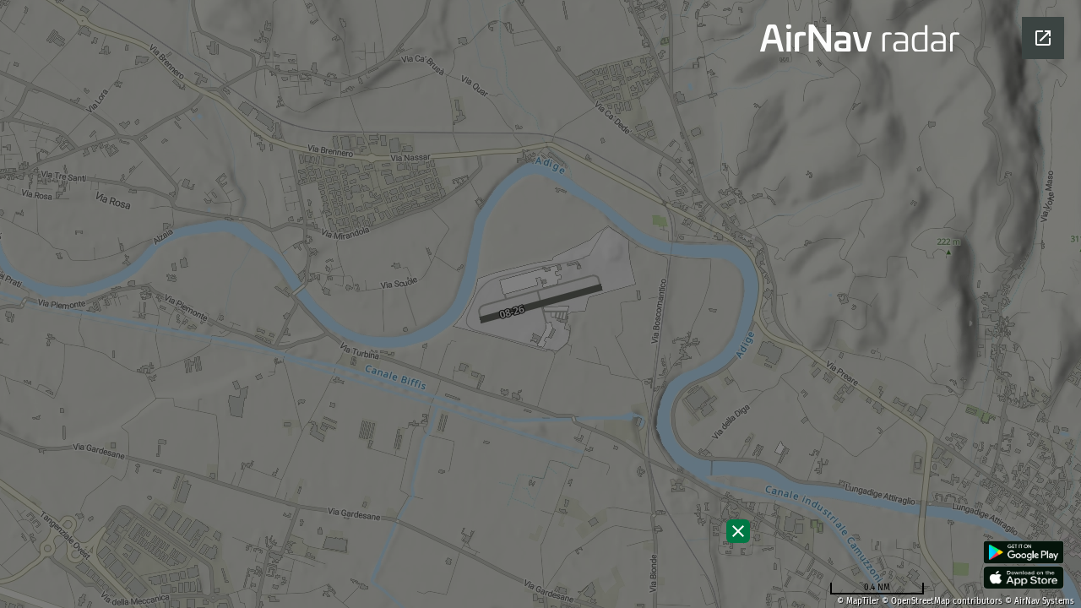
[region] (540, 304)
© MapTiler (858, 601)
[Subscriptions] (738, 531)
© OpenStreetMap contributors (942, 601)
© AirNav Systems (1039, 601)
